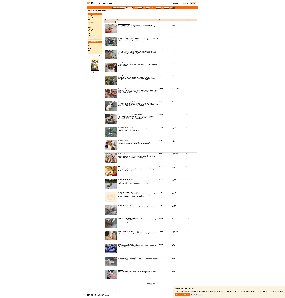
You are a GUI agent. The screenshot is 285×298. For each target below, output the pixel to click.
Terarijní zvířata (91, 29)
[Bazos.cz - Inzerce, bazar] (94, 4)
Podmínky (109, 291)
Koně (89, 20)
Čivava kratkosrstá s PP (123, 50)
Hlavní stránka (91, 10)
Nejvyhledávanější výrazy (98, 294)
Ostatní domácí (91, 30)
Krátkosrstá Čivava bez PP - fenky (125, 75)
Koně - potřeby (91, 22)
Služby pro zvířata (91, 38)
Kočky (89, 19)
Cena (160, 19)
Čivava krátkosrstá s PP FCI (124, 24)
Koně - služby (91, 24)
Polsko (102, 295)
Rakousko (106, 295)
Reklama (105, 291)
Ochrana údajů (115, 291)
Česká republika (93, 295)
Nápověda (89, 291)
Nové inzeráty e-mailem (110, 22)
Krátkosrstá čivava (122, 62)
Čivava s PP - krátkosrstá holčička (125, 257)
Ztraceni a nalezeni (92, 35)
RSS (119, 291)
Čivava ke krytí (121, 140)
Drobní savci (90, 17)
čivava (119, 166)
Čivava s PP (120, 270)
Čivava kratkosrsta (122, 127)
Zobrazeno (188, 19)
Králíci (89, 45)
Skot (89, 50)
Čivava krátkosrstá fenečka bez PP (125, 192)
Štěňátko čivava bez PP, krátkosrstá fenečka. (127, 218)
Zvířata (96, 10)
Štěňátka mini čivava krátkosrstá (125, 244)
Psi (88, 25)
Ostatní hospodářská (92, 53)
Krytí (89, 33)
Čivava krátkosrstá (122, 37)
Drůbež (89, 43)
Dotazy (93, 291)
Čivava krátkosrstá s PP (123, 179)
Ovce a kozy (90, 46)
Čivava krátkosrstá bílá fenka (124, 101)
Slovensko (99, 295)
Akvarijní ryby (90, 15)
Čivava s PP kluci (121, 153)
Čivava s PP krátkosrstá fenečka (125, 231)
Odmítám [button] (186, 294)
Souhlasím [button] (178, 294)
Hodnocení (97, 291)
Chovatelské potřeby (92, 37)
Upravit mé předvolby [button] (196, 294)
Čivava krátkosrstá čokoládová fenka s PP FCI (127, 114)
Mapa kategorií (90, 294)
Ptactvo (89, 27)
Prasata (89, 48)
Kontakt (101, 291)
